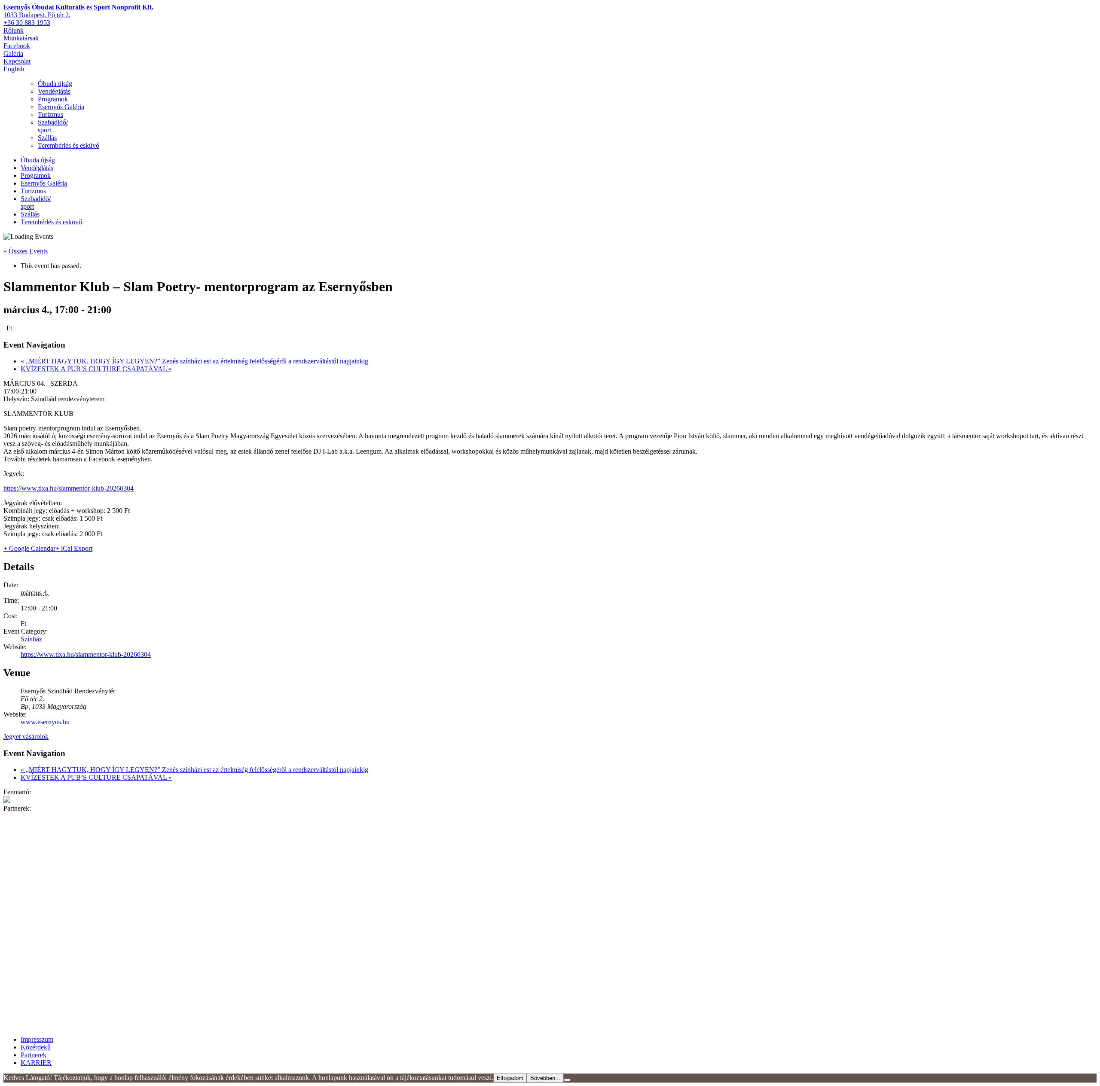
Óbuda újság (55, 83)
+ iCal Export (73, 548)
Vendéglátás (54, 91)
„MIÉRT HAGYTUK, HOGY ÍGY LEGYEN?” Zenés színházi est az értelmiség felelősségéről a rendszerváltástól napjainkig (194, 361)
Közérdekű (36, 1047)
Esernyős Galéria (61, 106)
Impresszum (37, 1039)
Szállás (47, 137)
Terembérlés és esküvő (68, 145)
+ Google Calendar (29, 548)
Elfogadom (510, 1078)
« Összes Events (25, 251)
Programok (53, 99)
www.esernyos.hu (45, 722)
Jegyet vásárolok (26, 736)
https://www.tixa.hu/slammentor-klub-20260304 (68, 488)
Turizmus (50, 114)
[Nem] (567, 1080)
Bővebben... (545, 1078)
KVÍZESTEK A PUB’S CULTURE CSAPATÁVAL (96, 368)
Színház (31, 639)
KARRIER (36, 1062)
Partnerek (33, 1055)
